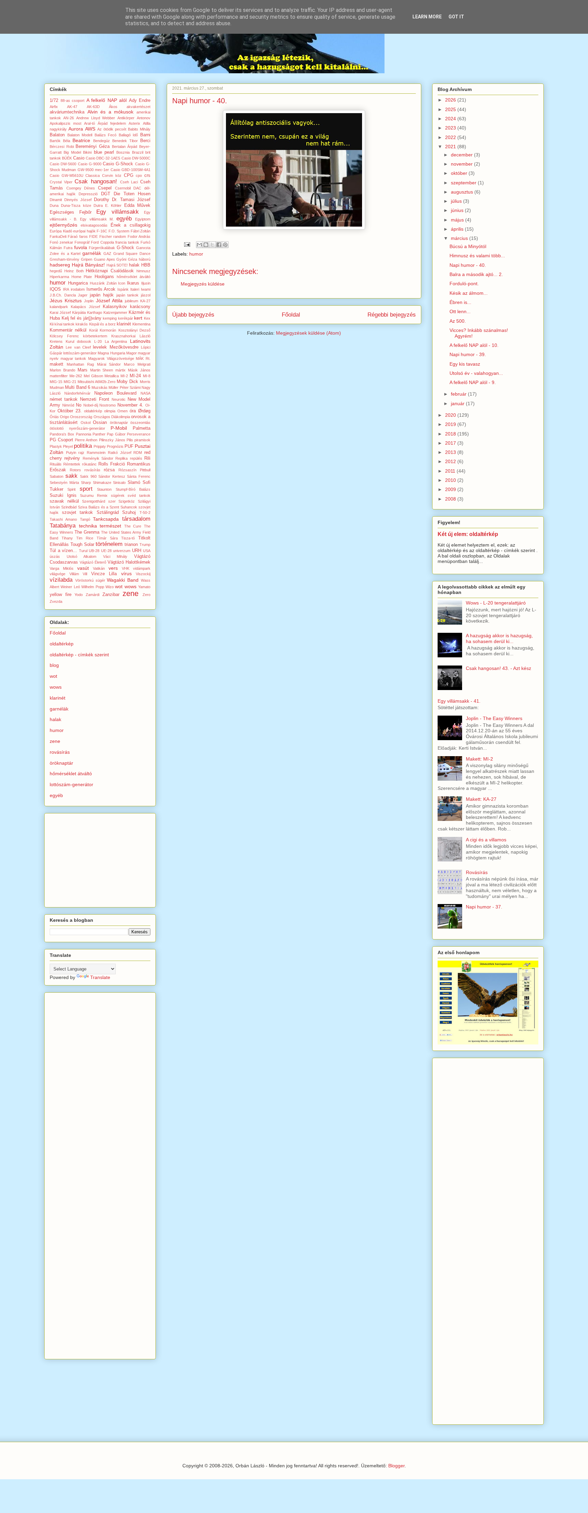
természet (110, 526)
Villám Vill (78, 574)
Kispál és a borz (102, 324)
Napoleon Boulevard (115, 393)
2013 (451, 452)
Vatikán (99, 568)
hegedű (56, 271)
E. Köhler (113, 205)
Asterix (134, 123)
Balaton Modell (80, 135)
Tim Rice (84, 538)
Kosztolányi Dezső (134, 330)
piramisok (142, 440)
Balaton (57, 135)
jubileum (131, 301)
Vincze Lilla (104, 573)
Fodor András (139, 236)
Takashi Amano (63, 519)
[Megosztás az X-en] (212, 244)
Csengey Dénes (80, 188)
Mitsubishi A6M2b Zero (97, 382)
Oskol (86, 423)
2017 (451, 443)
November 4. (130, 405)
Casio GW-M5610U (66, 175)
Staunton (104, 489)
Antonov (143, 118)
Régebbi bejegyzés (392, 314)
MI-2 (124, 376)
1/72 (54, 100)
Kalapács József (85, 307)
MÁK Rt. (143, 358)
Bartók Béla (60, 141)
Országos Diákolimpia (112, 417)
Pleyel (68, 446)
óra (133, 411)
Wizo (109, 587)
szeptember (464, 182)
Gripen (86, 259)
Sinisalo (119, 482)
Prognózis (115, 446)
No (78, 405)
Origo (64, 417)
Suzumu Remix (94, 495)
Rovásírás (477, 872)
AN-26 (68, 118)
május (458, 220)
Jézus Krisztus (66, 300)
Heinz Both (74, 271)
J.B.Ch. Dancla (63, 295)
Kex (147, 318)
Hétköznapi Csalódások (110, 271)
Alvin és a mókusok (110, 111)
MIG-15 (56, 382)
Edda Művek (137, 205)
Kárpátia (79, 312)
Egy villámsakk (117, 212)
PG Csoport (61, 440)
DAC (137, 188)
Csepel (105, 188)
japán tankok (127, 295)
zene (130, 593)
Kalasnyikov (115, 306)
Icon (121, 283)
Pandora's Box (62, 434)
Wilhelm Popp (92, 587)
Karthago (94, 312)
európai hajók (84, 231)
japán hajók (102, 295)
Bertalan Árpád (124, 146)
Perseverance (138, 434)
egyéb (124, 218)
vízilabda (61, 580)
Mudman (57, 387)
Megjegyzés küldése (203, 284)
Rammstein (96, 452)
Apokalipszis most (65, 123)
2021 (451, 146)
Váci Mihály (115, 556)
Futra (68, 248)
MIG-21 (70, 382)
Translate (100, 977)
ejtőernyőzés (63, 225)
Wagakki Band (122, 580)
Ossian (100, 422)
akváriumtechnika (67, 112)
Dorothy (101, 199)
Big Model (72, 152)
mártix (120, 370)
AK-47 (72, 107)
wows (130, 586)
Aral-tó (89, 123)
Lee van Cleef (78, 347)
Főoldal (291, 314)
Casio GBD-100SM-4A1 (130, 170)
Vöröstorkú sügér (90, 580)
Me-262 (75, 376)
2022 (451, 137)
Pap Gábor (116, 434)
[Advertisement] (101, 858)
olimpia (109, 411)
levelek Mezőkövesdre (115, 347)
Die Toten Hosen (132, 194)
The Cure (133, 526)
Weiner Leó (70, 587)
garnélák (91, 253)
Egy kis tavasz (465, 364)
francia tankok (127, 242)
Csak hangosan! (96, 181)
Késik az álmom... (469, 293)
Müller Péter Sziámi (125, 387)
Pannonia (83, 434)
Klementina (141, 324)
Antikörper (125, 118)
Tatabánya (63, 525)
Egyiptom (142, 219)
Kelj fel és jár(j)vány (81, 318)
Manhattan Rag (80, 364)
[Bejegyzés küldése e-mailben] (187, 244)
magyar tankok (73, 358)
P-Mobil (119, 428)
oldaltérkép (93, 411)
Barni (145, 135)
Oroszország (81, 417)
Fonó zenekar (61, 242)
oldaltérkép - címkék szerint (79, 654)
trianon (131, 544)
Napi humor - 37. (484, 907)
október (460, 173)
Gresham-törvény (64, 259)
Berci (145, 140)
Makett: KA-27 (481, 799)
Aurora (75, 129)
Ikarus (133, 283)
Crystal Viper (61, 182)
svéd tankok (139, 495)
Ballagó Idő (128, 135)
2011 (451, 471)
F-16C (102, 231)
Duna (54, 205)
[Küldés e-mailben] (199, 244)
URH (136, 550)
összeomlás (140, 423)
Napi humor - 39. (468, 354)
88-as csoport (73, 100)
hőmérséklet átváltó (133, 277)
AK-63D (93, 107)
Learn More (427, 16)
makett (56, 364)
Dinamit (56, 200)
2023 (451, 128)
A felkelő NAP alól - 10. (474, 345)
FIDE (93, 236)
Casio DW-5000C (135, 158)
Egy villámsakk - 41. (459, 701)
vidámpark (141, 568)
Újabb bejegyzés (193, 314)
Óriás (54, 417)
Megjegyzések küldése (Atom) (308, 333)
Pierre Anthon (86, 440)
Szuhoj (129, 512)
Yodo (79, 595)
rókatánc (89, 464)
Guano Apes (104, 259)
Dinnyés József (78, 200)
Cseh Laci (129, 182)
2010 (451, 480)
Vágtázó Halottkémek (129, 562)
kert (138, 318)
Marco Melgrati (137, 364)
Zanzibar (110, 594)
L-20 (98, 341)
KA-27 (145, 301)
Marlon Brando (62, 370)
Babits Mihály (139, 129)
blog (54, 665)
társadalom (136, 519)
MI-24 (135, 375)
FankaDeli (58, 236)
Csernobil (123, 188)
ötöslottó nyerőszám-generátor (77, 428)
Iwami (145, 289)
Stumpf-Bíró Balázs (133, 489)
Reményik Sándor (98, 458)
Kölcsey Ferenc (64, 336)
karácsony (140, 306)
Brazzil (137, 152)
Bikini (87, 152)
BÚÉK (67, 158)
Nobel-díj (90, 405)
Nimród (68, 405)
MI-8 (146, 376)
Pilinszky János (112, 440)
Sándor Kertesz (111, 476)
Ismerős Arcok (101, 289)
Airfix (54, 107)
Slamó (134, 482)
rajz (81, 452)
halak (134, 265)
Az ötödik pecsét (111, 129)
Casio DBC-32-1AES (103, 158)
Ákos (113, 107)
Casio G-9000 (89, 164)
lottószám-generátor (80, 353)
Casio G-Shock (118, 164)
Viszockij (143, 574)
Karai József (60, 312)
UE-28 (106, 551)
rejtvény (72, 458)
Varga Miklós (62, 568)
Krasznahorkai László (130, 336)
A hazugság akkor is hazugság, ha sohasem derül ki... (499, 638)
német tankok (64, 399)
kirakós (82, 324)
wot (118, 586)
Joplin (89, 301)
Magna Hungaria (111, 353)
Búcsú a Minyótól (468, 246)
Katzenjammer (115, 312)
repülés (136, 458)
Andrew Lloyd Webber (95, 118)
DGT (105, 194)
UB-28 (94, 551)
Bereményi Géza (93, 146)
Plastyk (56, 446)
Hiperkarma (59, 277)
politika (83, 446)
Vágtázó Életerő (93, 562)
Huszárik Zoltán (103, 283)
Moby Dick (127, 381)
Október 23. (70, 411)
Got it (456, 16)
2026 (451, 100)
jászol (145, 295)
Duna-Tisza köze (76, 205)
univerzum (121, 551)
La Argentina (116, 341)
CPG (128, 175)
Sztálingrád (108, 512)
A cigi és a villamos (486, 839)
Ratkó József (119, 452)
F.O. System (119, 231)
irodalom (78, 289)
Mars (82, 370)
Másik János (139, 370)
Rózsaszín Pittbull (134, 470)
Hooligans (104, 276)
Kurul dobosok (79, 341)
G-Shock (125, 247)
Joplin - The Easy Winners (494, 718)
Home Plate (81, 277)
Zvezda (56, 601)
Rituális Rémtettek (65, 464)
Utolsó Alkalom (82, 556)
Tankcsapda (106, 519)
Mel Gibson (93, 376)
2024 (451, 118)
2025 (451, 109)
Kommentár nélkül (68, 330)
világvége (57, 574)
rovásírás (92, 470)
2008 (451, 499)
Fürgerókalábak (102, 248)
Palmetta (141, 428)
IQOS (55, 289)
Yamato (144, 587)
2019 (451, 424)
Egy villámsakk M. (96, 219)
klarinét (124, 324)
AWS (90, 129)
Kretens (56, 341)
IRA (66, 289)
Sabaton (56, 476)
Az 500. (458, 321)
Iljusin (145, 283)
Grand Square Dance (132, 253)
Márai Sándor (109, 364)
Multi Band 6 (77, 387)
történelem (109, 544)
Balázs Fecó (106, 135)
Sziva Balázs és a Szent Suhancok (107, 507)
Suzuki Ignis (63, 495)
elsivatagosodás (94, 225)
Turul (83, 551)
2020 (451, 415)
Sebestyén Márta (64, 482)
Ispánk (123, 289)
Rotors (75, 470)
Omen (122, 411)
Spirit (71, 489)
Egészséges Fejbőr (71, 212)
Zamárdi (92, 595)
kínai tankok (64, 324)
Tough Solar (82, 544)
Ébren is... (460, 302)
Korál (93, 330)
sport (86, 489)
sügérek (118, 495)
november (462, 164)
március (460, 238)
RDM (137, 452)
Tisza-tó (128, 538)
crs (147, 175)
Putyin (71, 452)
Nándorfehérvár (77, 393)
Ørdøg (144, 411)
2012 (451, 461)
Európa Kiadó (61, 231)
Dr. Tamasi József (131, 199)
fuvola (80, 247)
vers (113, 568)
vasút (83, 568)
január (458, 403)
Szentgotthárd (93, 501)
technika (88, 526)
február (459, 394)
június (458, 210)
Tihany (67, 538)
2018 (451, 434)
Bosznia (123, 152)
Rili (147, 458)
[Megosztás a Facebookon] (218, 244)
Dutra (98, 205)
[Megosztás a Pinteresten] (225, 244)
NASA (145, 393)
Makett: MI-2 (479, 759)
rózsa (109, 470)
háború (144, 259)
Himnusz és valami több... (477, 255)
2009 (451, 489)
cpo (139, 175)
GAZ (107, 253)
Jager (82, 295)
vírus (126, 573)
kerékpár (125, 318)
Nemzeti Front (94, 399)
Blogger (396, 1465)
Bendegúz (101, 141)
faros (83, 236)
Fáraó (73, 236)
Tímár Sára (107, 538)
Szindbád (69, 507)
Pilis (130, 440)
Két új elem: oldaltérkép (468, 534)
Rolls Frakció (111, 464)
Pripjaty (100, 446)
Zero (146, 595)
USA (146, 551)
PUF (129, 446)
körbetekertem (95, 336)
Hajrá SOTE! (117, 265)
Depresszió (88, 194)
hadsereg (60, 265)
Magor (131, 353)
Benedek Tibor (125, 141)
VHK (125, 568)
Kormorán (108, 330)
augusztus (462, 192)
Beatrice (81, 140)
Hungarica (78, 283)
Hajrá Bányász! (88, 265)
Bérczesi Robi (62, 146)
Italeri (134, 289)
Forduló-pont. (464, 283)
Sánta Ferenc (138, 476)
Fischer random (112, 236)
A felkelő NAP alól (106, 100)
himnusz (143, 271)
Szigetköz (126, 501)
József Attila (109, 300)
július (457, 201)
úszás (55, 556)
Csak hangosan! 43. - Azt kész (498, 668)
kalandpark (59, 307)
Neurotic (119, 399)
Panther (99, 434)
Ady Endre (140, 100)
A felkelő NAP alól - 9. (473, 382)
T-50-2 (145, 512)
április (458, 229)
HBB (145, 265)
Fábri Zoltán (141, 231)
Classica (92, 175)
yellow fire (60, 594)
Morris (145, 382)
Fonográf (82, 242)
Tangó (85, 519)
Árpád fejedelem (112, 123)
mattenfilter (59, 376)
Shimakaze (102, 482)
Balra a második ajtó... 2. (476, 274)
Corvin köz (111, 175)
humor (196, 254)
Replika (121, 458)
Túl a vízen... (63, 550)
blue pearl (104, 152)
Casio (78, 158)
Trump (145, 544)
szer (112, 501)
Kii (51, 324)
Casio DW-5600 (63, 164)
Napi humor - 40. (468, 265)
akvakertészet (138, 107)
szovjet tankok (77, 512)
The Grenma (87, 532)
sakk (71, 476)
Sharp (86, 482)
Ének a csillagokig (131, 225)
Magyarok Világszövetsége (111, 358)
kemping (110, 318)
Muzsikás (100, 387)
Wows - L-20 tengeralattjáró (496, 603)
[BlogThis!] (205, 244)
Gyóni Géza (126, 259)
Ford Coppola (102, 242)
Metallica (111, 376)
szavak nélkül (64, 501)
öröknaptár (119, 423)
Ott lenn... (460, 311)
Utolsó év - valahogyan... (476, 373)
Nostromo (107, 405)
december (462, 154)
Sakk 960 (88, 476)
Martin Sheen (101, 370)
